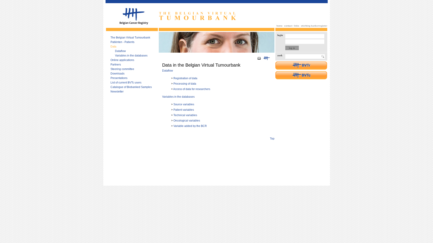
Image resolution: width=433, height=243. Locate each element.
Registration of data (185, 78)
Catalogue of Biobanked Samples (131, 87)
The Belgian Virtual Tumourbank (130, 37)
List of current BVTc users (126, 82)
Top (272, 138)
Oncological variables (186, 120)
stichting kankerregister (314, 26)
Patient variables (183, 109)
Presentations (119, 78)
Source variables (183, 104)
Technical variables (185, 115)
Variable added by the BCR (190, 126)
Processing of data (184, 83)
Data (113, 46)
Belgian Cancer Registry (133, 16)
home (279, 26)
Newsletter (117, 91)
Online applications (122, 60)
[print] (259, 59)
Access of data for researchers (191, 89)
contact (288, 26)
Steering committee (122, 69)
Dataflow (120, 51)
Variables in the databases (131, 55)
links (296, 26)
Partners (116, 64)
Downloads (117, 73)
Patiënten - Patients (122, 42)
